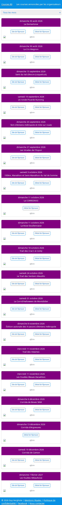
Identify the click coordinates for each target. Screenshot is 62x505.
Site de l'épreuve (18, 31)
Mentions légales (33, 500)
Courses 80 (6, 4)
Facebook (22, 503)
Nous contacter (37, 503)
